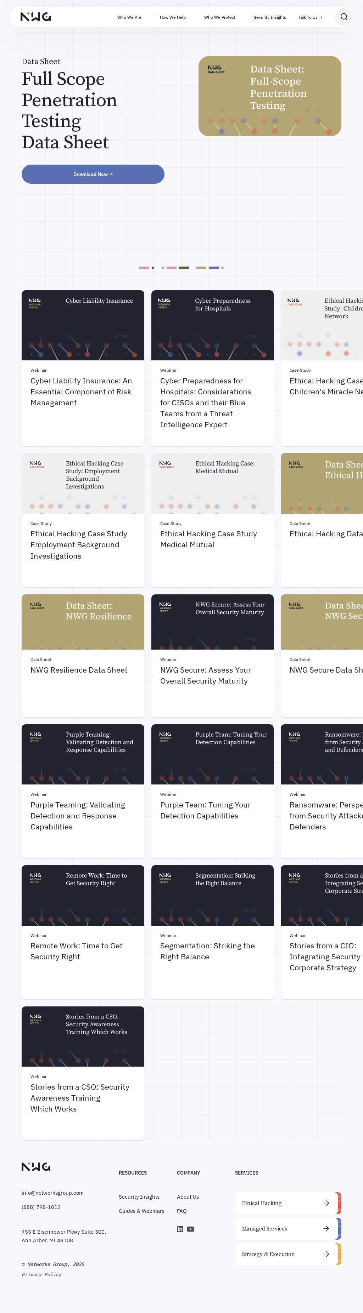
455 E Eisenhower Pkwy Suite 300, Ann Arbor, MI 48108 (64, 1236)
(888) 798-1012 (41, 1206)
